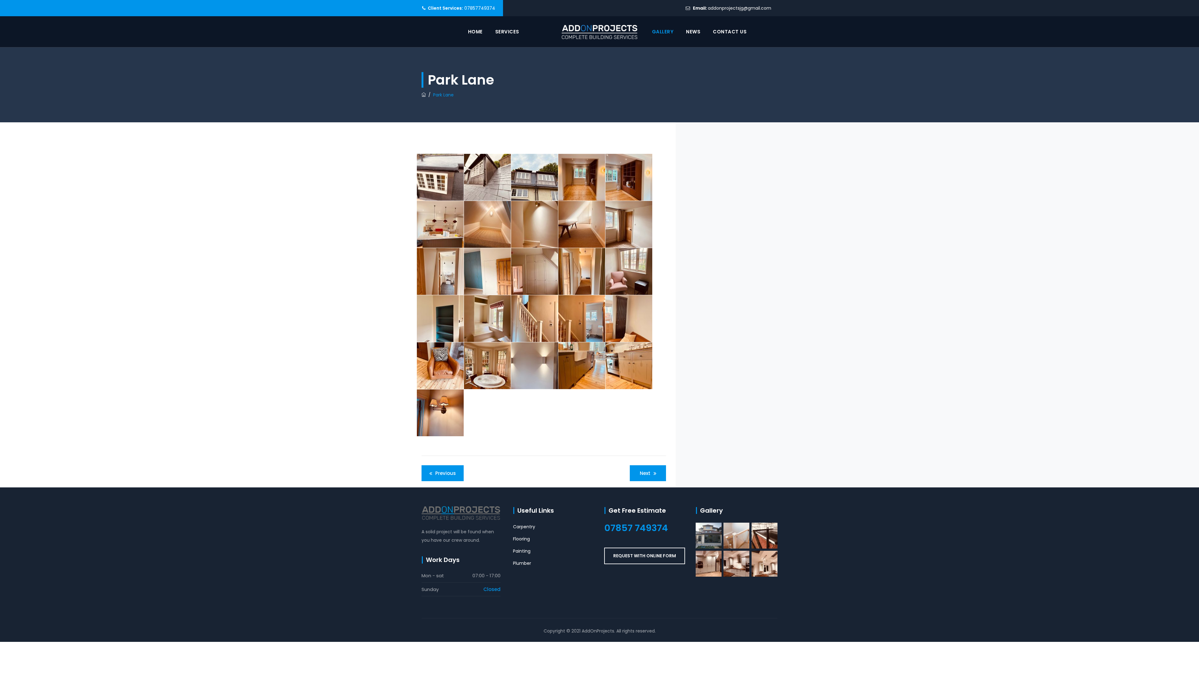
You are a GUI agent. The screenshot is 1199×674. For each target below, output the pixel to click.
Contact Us (730, 31)
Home (475, 31)
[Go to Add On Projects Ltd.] (424, 95)
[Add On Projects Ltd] (599, 31)
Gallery (663, 31)
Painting (521, 551)
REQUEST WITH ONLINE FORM (644, 556)
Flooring (521, 539)
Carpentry (524, 527)
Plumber (522, 563)
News (693, 31)
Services (507, 31)
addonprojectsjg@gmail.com (739, 8)
